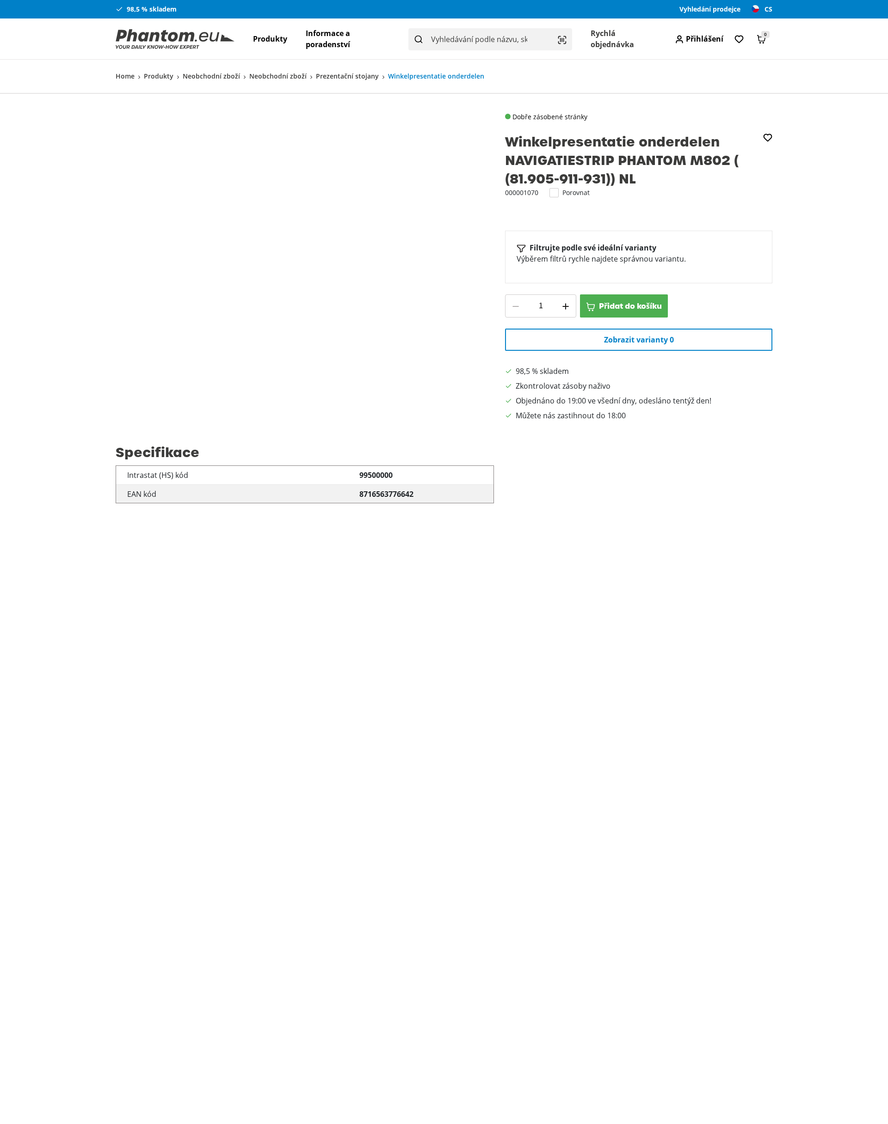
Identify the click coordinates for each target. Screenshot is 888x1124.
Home (125, 76)
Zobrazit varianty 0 (639, 340)
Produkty (270, 39)
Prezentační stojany (347, 76)
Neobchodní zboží (211, 76)
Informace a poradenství (328, 38)
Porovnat (576, 192)
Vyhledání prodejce (709, 9)
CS (768, 9)
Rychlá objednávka (612, 38)
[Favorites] (739, 39)
